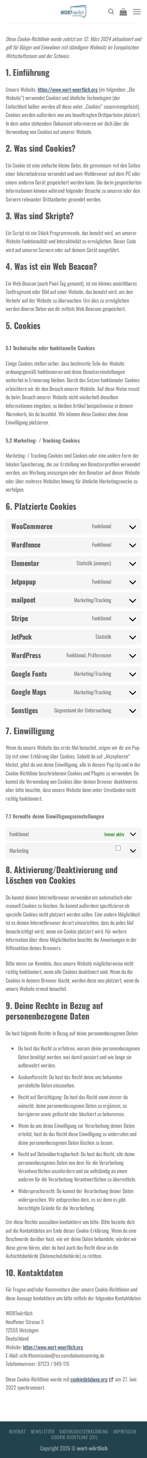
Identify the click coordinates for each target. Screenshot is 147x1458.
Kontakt (17, 1431)
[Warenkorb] (123, 11)
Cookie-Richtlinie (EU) (74, 1437)
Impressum (124, 1431)
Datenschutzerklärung (84, 1431)
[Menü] (136, 11)
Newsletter (43, 1431)
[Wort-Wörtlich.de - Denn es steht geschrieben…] (73, 11)
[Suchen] (111, 12)
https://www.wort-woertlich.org (68, 89)
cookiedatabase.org (88, 1379)
